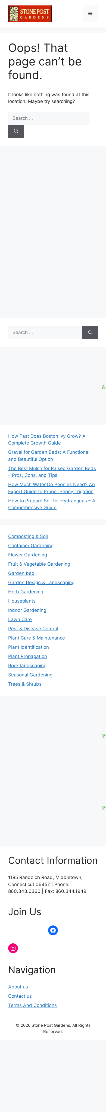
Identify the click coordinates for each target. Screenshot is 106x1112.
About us (18, 987)
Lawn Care (20, 619)
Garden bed (21, 573)
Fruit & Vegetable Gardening (39, 564)
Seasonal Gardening (30, 675)
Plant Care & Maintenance (36, 638)
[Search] (16, 131)
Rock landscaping (27, 665)
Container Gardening (31, 545)
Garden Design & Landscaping (41, 582)
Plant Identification (28, 647)
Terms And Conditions (32, 1005)
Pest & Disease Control (33, 628)
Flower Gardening (27, 554)
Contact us (20, 996)
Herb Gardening (25, 591)
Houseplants (22, 601)
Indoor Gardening (27, 610)
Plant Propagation (27, 656)
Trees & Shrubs (25, 684)
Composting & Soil (28, 536)
